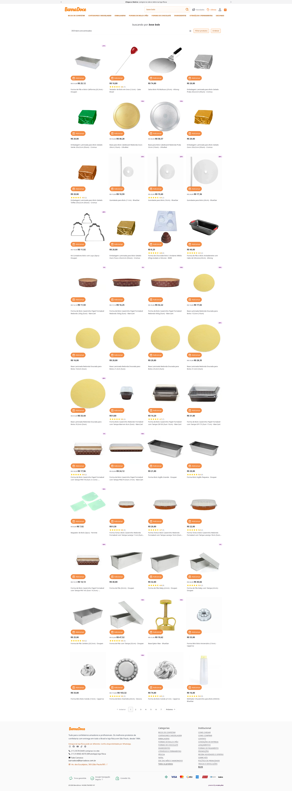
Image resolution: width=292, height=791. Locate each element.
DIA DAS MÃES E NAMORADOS (170, 760)
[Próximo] (230, 1)
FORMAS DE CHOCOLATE (168, 745)
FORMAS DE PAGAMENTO (208, 748)
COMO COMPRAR (205, 735)
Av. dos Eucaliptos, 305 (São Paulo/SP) (88, 764)
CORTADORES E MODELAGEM (170, 735)
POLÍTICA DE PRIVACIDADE (209, 760)
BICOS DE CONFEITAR (166, 732)
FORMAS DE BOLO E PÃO (168, 742)
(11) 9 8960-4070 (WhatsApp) (84, 753)
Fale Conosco (77, 757)
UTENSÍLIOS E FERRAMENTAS (169, 751)
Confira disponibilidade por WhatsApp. (116, 744)
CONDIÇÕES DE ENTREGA (208, 742)
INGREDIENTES (164, 748)
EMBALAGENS (163, 738)
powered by (215, 785)
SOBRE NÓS (203, 757)
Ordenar (215, 31)
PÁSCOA (161, 754)
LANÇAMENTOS (204, 745)
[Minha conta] (220, 9)
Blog (200, 767)
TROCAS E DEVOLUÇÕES (207, 764)
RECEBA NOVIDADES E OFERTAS (210, 754)
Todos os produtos (165, 764)
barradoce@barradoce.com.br (82, 760)
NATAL (160, 757)
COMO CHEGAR (204, 732)
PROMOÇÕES (203, 751)
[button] (220, 9)
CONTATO (202, 738)
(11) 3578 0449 (78, 751)
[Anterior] (61, 1)
